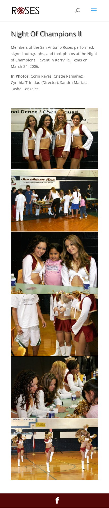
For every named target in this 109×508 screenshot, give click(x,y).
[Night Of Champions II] (54, 167)
